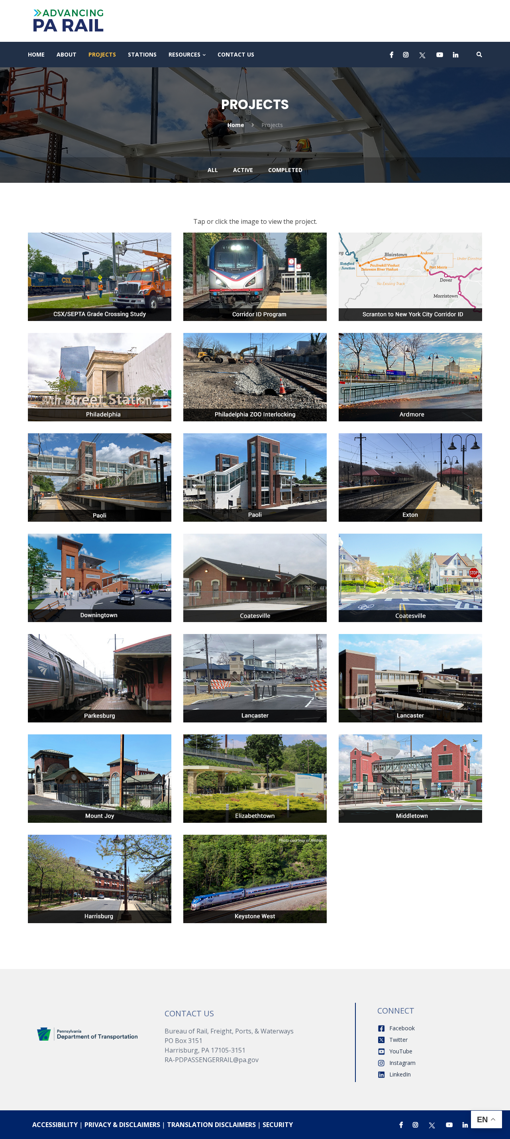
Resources (184, 54)
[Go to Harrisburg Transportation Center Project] (100, 869)
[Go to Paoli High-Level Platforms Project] (100, 468)
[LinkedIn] (455, 54)
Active (243, 170)
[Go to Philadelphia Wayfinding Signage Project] (100, 367)
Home (36, 54)
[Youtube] (439, 54)
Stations (142, 54)
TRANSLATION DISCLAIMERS (211, 1124)
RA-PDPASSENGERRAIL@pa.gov (212, 1059)
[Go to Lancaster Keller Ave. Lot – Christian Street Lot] (255, 668)
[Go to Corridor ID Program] (255, 273)
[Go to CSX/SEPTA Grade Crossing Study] (100, 273)
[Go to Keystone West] (255, 875)
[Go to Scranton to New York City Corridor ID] (410, 267)
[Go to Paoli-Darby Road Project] (255, 473)
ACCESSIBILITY (55, 1124)
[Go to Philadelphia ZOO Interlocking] (255, 373)
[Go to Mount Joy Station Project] (100, 774)
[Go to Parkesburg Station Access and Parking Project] (100, 668)
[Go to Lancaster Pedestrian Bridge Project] (410, 668)
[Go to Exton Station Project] (410, 473)
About (66, 54)
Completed (285, 170)
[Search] (479, 54)
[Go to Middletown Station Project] (410, 774)
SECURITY (278, 1124)
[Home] (87, 1033)
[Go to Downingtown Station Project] (100, 574)
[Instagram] (405, 54)
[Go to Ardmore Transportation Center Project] (410, 367)
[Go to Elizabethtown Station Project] (255, 774)
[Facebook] (391, 54)
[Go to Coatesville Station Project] (255, 574)
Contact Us (236, 54)
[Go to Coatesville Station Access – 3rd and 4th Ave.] (410, 568)
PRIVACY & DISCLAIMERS (122, 1124)
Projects (102, 54)
